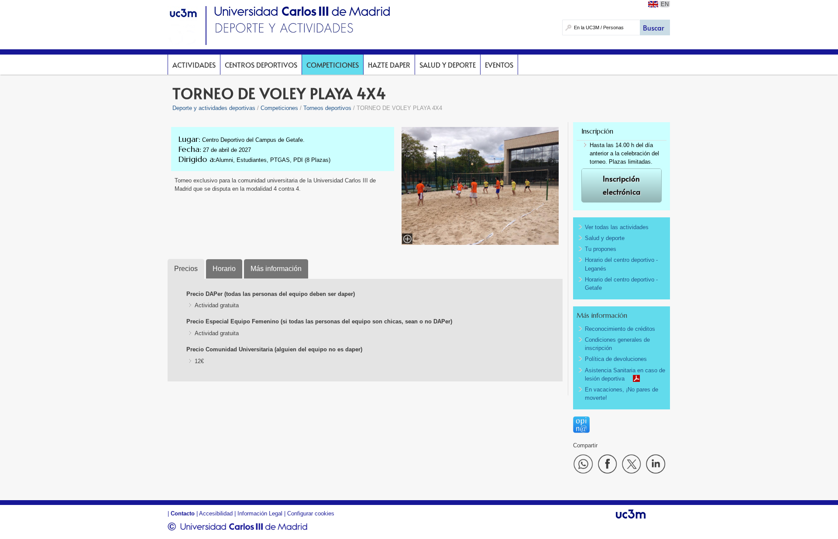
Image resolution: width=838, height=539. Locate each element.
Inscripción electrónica (621, 185)
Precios (186, 268)
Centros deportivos (261, 64)
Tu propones (600, 249)
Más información (276, 268)
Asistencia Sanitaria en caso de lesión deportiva (625, 374)
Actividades (194, 64)
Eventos (499, 64)
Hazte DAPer (389, 64)
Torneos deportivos (327, 108)
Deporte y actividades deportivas (213, 108)
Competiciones (332, 64)
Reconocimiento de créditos (620, 329)
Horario (224, 268)
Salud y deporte (447, 64)
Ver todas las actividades (617, 227)
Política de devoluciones (616, 359)
